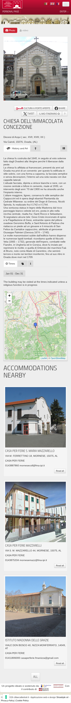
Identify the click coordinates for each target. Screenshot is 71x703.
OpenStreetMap (58, 358)
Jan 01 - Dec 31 (14, 273)
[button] (35, 325)
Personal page (10, 11)
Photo (11, 30)
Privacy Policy (7, 700)
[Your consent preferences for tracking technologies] (6, 697)
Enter (63, 11)
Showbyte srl (62, 697)
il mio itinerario (48, 113)
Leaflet (44, 358)
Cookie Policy (22, 700)
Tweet (30, 113)
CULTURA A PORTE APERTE (36, 108)
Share (61, 108)
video (25, 30)
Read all (60, 471)
